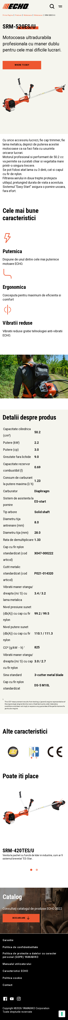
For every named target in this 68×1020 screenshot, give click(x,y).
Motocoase (28, 15)
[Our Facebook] (5, 998)
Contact (7, 985)
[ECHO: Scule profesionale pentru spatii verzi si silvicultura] (16, 6)
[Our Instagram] (19, 998)
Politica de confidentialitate (20, 947)
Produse (18, 15)
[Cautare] (52, 6)
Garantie (8, 940)
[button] (31, 757)
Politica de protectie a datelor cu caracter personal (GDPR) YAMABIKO (29, 955)
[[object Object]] (60, 6)
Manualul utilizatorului (17, 964)
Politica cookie (12, 978)
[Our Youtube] (11, 998)
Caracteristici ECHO (15, 971)
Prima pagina (8, 15)
